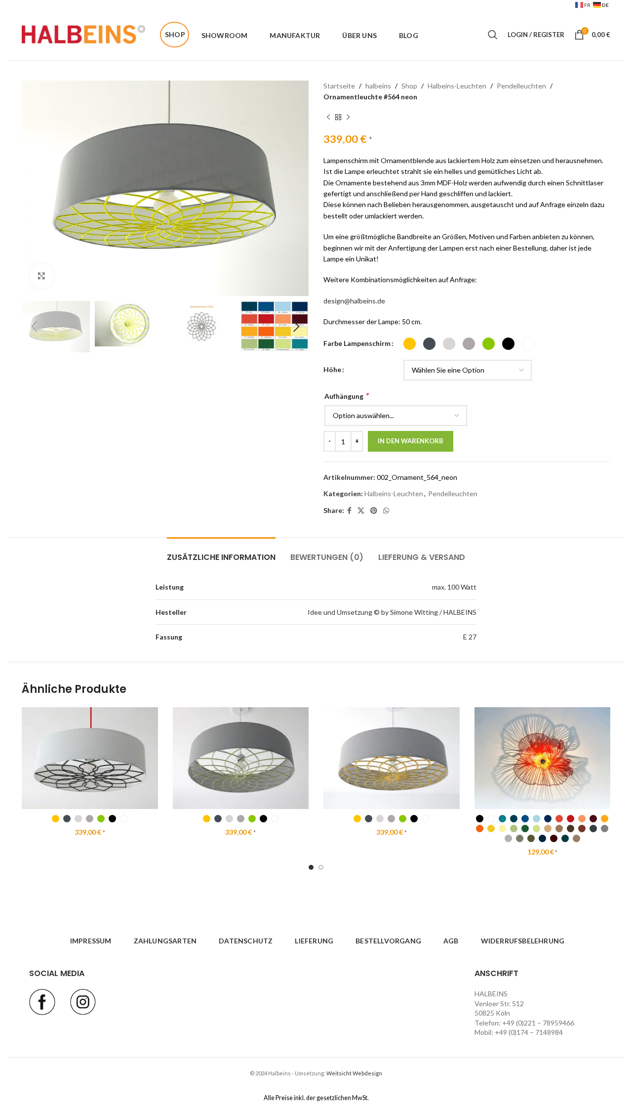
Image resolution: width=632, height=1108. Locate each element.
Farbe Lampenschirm (357, 343)
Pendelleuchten (521, 86)
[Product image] (90, 758)
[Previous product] (328, 118)
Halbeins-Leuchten (457, 86)
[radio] (409, 344)
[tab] (221, 552)
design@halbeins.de (354, 301)
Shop (409, 86)
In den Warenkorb (410, 441)
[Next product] (348, 118)
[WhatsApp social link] (386, 510)
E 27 (469, 637)
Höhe (332, 369)
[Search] (493, 34)
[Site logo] (83, 34)
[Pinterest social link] (373, 510)
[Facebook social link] (349, 510)
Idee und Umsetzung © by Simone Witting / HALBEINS (392, 612)
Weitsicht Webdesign (354, 1073)
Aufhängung (346, 395)
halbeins (378, 86)
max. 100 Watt (454, 587)
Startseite (339, 86)
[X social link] (361, 510)
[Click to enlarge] (41, 275)
